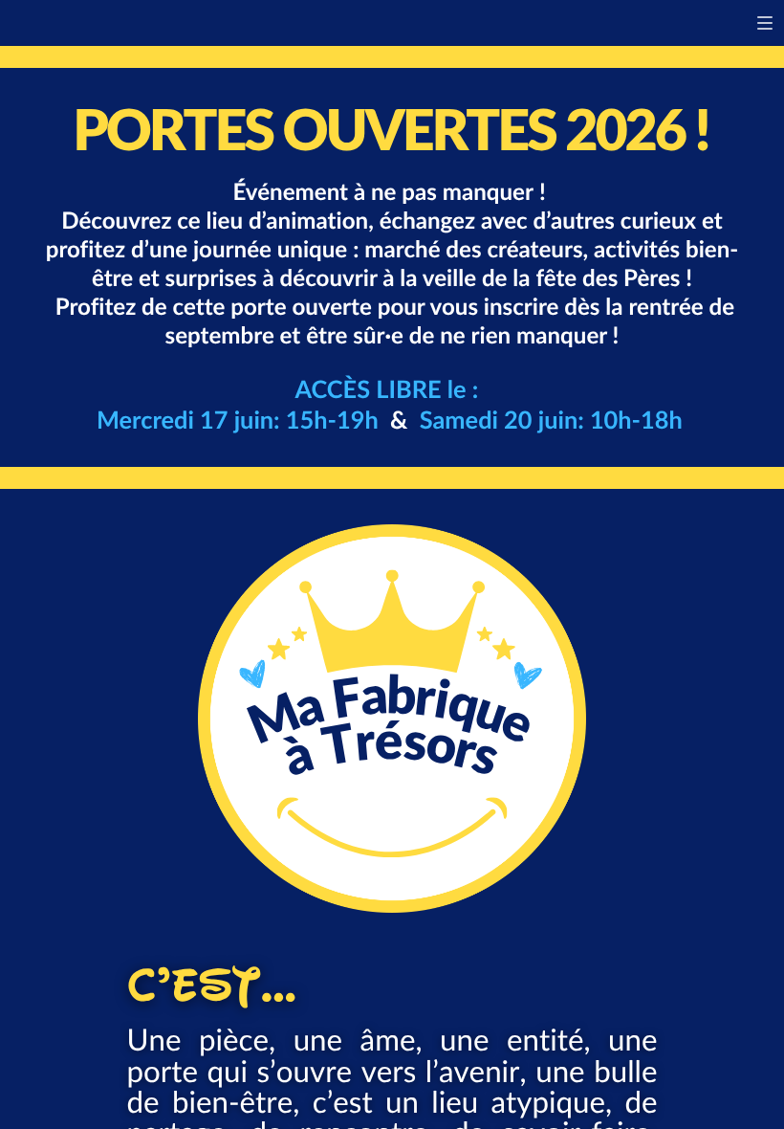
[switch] (764, 22)
